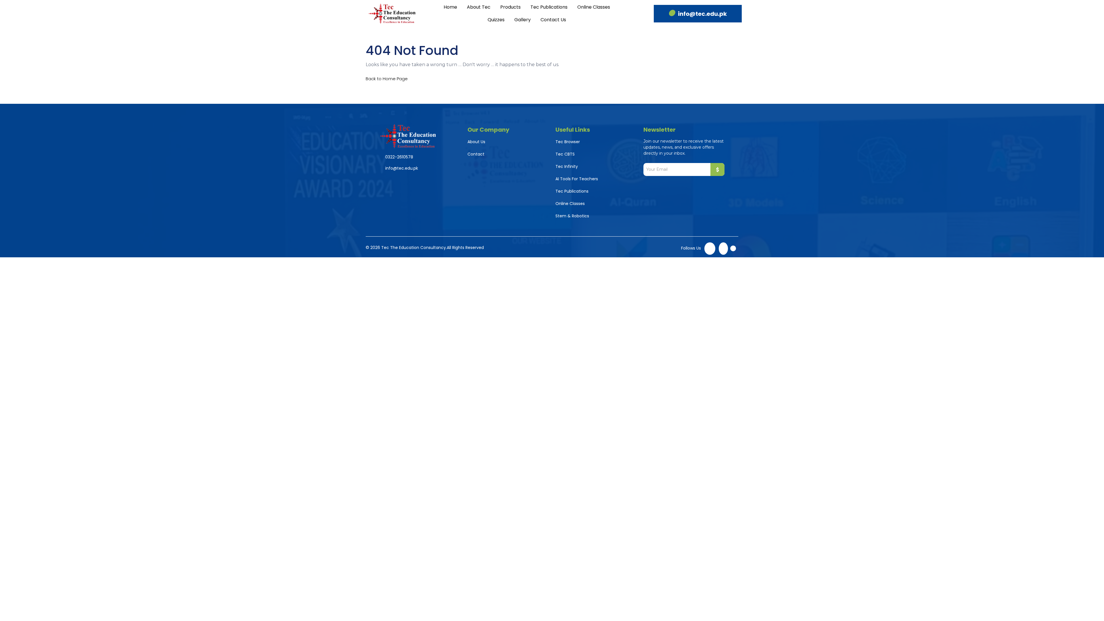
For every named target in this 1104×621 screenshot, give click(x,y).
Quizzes (496, 19)
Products (510, 7)
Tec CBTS (565, 154)
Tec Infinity (566, 166)
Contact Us (553, 19)
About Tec (478, 7)
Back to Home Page (387, 79)
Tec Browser (567, 142)
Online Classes (593, 7)
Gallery (522, 19)
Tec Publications (549, 7)
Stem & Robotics (572, 216)
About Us (476, 142)
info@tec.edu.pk (702, 14)
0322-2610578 (399, 157)
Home (450, 7)
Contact (475, 154)
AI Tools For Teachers (576, 179)
